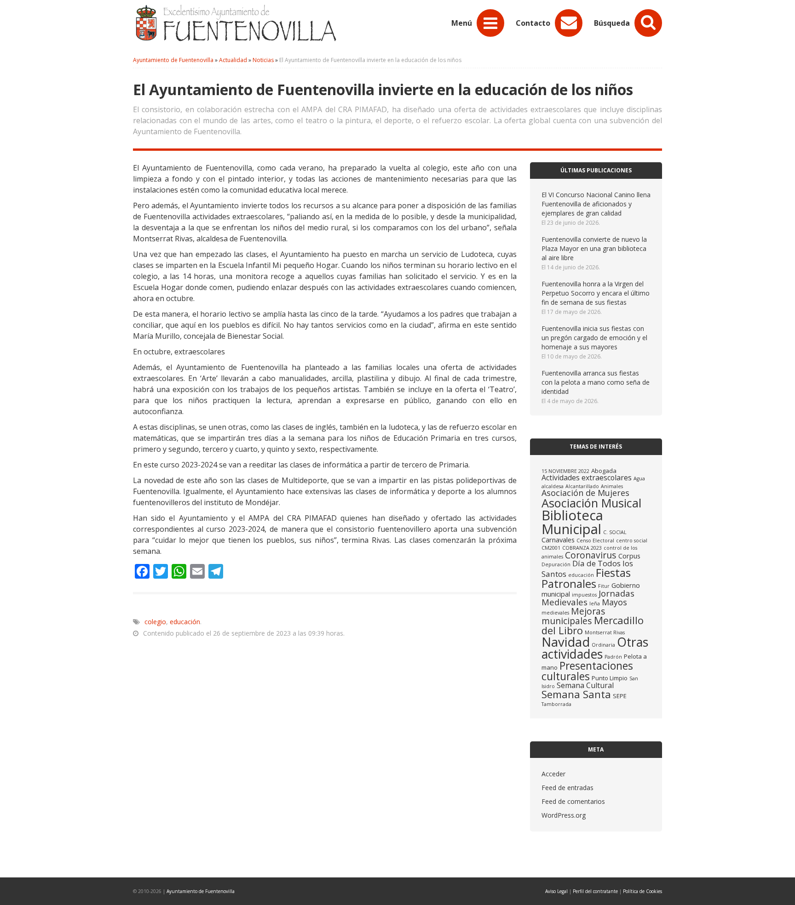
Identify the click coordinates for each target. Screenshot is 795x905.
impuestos (584, 595)
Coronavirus (590, 555)
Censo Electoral (595, 540)
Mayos (614, 602)
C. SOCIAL (615, 532)
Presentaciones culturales (587, 670)
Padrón (613, 657)
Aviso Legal (556, 891)
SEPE (620, 696)
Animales (612, 486)
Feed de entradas (567, 787)
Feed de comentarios (573, 801)
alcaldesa (553, 486)
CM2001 (551, 548)
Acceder (553, 773)
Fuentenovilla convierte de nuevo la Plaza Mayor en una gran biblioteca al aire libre (594, 248)
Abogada (603, 471)
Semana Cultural (585, 685)
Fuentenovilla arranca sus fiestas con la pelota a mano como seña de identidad (596, 382)
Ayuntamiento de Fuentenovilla (201, 891)
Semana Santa (576, 694)
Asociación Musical (591, 503)
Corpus (629, 555)
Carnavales (558, 539)
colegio (155, 621)
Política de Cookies (642, 891)
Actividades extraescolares (587, 477)
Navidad (566, 641)
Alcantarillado (582, 486)
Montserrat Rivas (605, 632)
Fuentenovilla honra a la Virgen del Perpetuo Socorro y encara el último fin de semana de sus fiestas (596, 293)
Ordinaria (603, 645)
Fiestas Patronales (586, 578)
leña (594, 603)
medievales (555, 612)
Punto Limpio (610, 678)
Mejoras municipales (573, 616)
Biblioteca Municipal (572, 522)
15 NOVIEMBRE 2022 (565, 471)
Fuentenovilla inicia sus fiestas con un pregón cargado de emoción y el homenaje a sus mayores (594, 337)
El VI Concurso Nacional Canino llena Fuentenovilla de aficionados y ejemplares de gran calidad (596, 203)
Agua (639, 478)
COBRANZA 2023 (582, 548)
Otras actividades (595, 648)
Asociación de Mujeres (585, 492)
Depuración (556, 564)
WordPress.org (564, 815)
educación (185, 621)
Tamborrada (556, 704)
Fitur (604, 586)
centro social (631, 540)
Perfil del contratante (595, 891)
